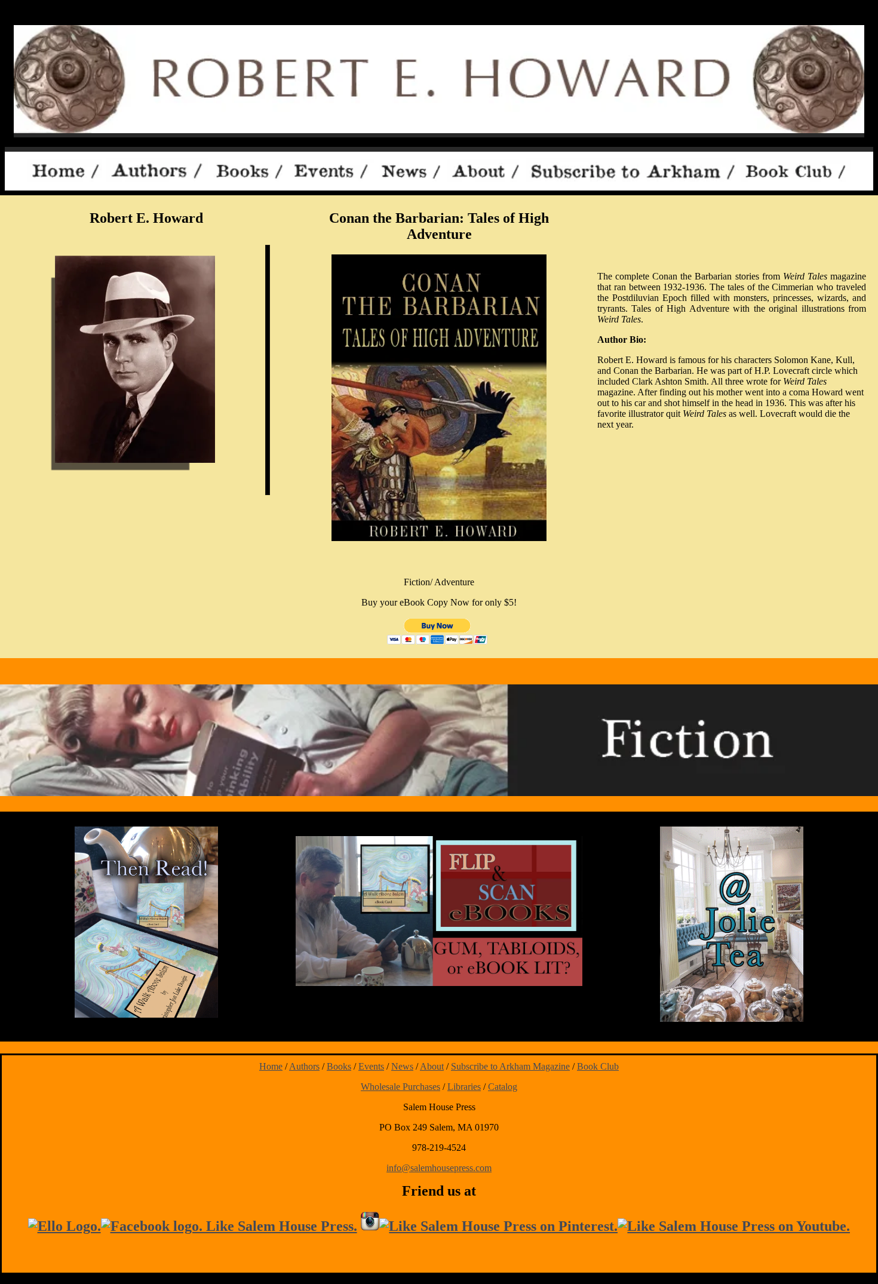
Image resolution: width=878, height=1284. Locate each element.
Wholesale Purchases (400, 1087)
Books (339, 1066)
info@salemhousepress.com (439, 1168)
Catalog (502, 1087)
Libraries (464, 1087)
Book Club (598, 1066)
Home (271, 1066)
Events (371, 1066)
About (432, 1066)
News (402, 1066)
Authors (304, 1066)
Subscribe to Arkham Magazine (510, 1066)
